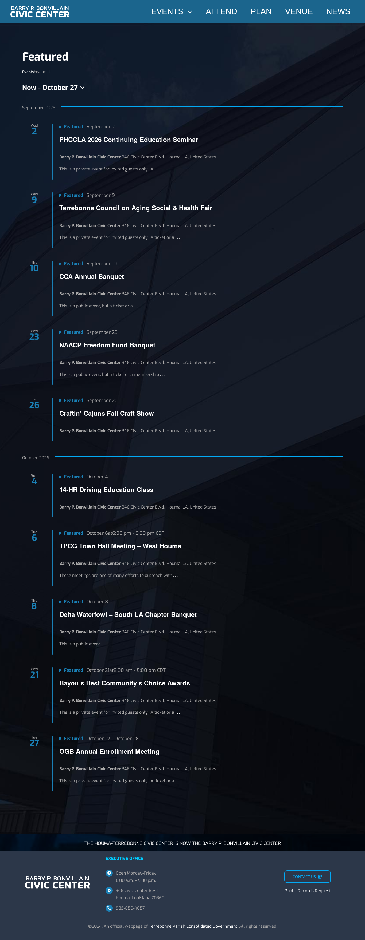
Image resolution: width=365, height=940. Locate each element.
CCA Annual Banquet (91, 276)
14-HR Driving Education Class (106, 489)
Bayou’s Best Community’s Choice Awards (124, 682)
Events (28, 71)
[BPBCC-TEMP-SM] (40, 4)
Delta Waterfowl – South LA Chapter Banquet (128, 614)
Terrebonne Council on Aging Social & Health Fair (135, 207)
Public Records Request (308, 891)
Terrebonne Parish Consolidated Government (193, 926)
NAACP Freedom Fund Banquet (107, 344)
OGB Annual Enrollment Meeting (109, 751)
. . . (156, 169)
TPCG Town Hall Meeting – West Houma (120, 545)
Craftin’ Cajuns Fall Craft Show (106, 413)
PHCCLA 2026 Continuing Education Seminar (128, 139)
